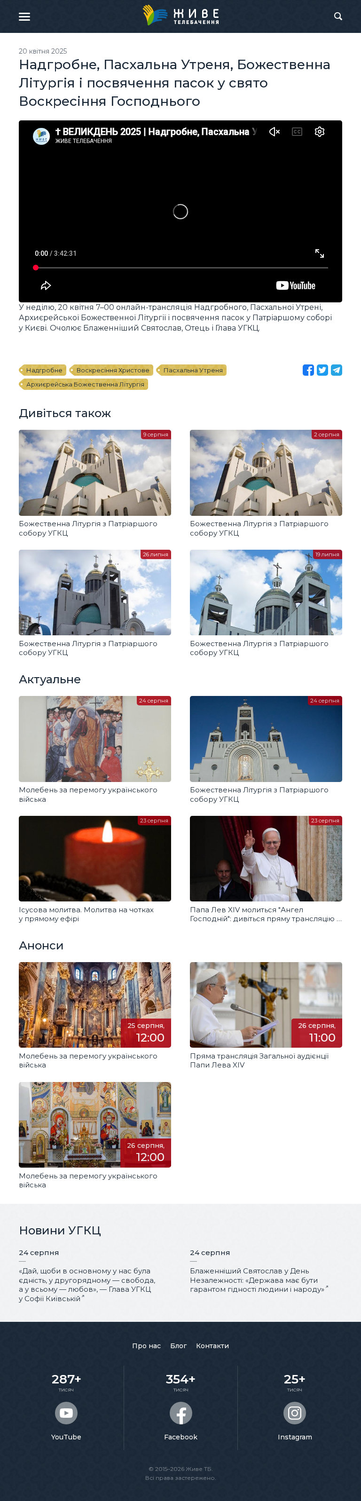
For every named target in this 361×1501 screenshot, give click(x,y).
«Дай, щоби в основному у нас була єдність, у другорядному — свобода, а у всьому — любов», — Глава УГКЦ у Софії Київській (87, 1284)
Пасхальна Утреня (193, 370)
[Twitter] (322, 370)
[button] (24, 16)
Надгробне (44, 370)
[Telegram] (336, 370)
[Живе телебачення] (180, 15)
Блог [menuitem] (178, 1346)
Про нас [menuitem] (146, 1346)
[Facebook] (308, 370)
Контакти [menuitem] (212, 1346)
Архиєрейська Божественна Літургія (85, 384)
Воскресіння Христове (113, 370)
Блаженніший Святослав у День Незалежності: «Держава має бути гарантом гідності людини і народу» (257, 1280)
